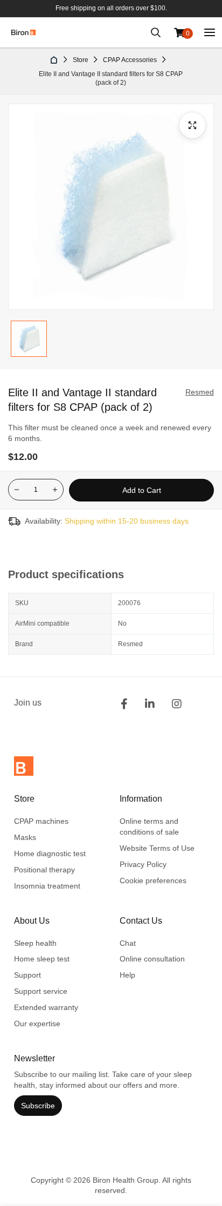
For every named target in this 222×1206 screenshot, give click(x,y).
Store (80, 60)
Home (54, 60)
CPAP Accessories (130, 60)
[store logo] (23, 32)
